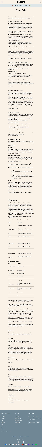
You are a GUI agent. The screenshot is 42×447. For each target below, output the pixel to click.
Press (2, 428)
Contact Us (3, 422)
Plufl (19, 439)
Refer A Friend (4, 426)
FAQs (2, 424)
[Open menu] (2, 2)
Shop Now (3, 416)
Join (38, 422)
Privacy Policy (17, 416)
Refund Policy (17, 422)
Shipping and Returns (18, 420)
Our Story (3, 418)
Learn (2, 420)
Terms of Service (18, 418)
